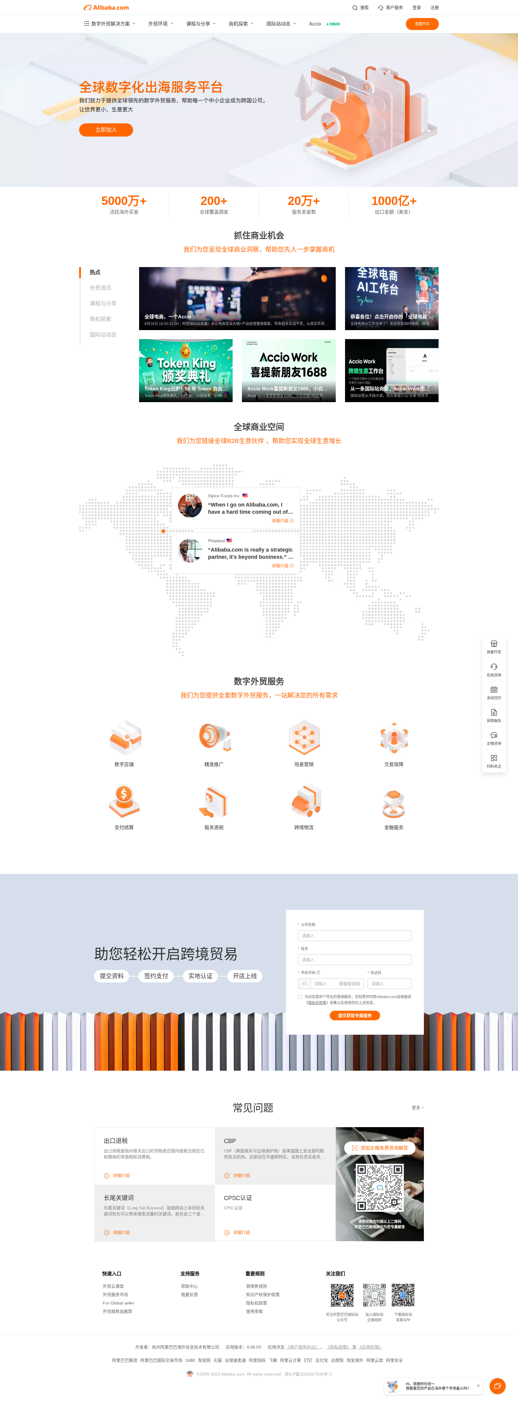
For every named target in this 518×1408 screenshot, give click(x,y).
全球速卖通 (235, 1360)
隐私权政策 (317, 1003)
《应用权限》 (370, 1347)
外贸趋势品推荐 (117, 1311)
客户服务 (394, 7)
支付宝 (321, 1360)
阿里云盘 (374, 1360)
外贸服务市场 (115, 1294)
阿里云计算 (290, 1360)
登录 (416, 7)
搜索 (364, 7)
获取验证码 (349, 983)
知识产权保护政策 (263, 1294)
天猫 (217, 1360)
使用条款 (254, 1311)
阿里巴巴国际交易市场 (161, 1360)
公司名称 (308, 925)
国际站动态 (279, 23)
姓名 (304, 949)
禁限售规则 (256, 1286)
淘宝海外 (355, 1360)
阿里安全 (394, 1360)
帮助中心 (189, 1286)
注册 (434, 7)
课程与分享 (198, 23)
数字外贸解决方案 (111, 23)
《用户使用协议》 (303, 1347)
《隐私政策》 (339, 1347)
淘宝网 (204, 1360)
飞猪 (273, 1360)
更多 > (418, 1108)
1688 (190, 1360)
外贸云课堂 (113, 1286)
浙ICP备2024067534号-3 (308, 1374)
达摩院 (337, 1360)
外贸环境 (158, 23)
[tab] (109, 272)
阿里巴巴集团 (124, 1360)
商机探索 (239, 23)
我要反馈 (189, 1294)
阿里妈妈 (257, 1360)
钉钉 (308, 1360)
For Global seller (118, 1303)
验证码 (376, 973)
